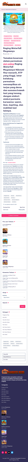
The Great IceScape (7, 283)
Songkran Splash (6, 281)
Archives (5, 295)
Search (5, 303)
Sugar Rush (5, 256)
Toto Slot (5, 359)
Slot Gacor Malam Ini (9, 42)
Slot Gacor (6, 40)
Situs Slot (16, 36)
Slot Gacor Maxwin (8, 45)
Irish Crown (15, 283)
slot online (8, 64)
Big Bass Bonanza (7, 245)
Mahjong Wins (15, 278)
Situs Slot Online (18, 38)
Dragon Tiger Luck (6, 278)
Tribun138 (5, 354)
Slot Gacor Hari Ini (15, 40)
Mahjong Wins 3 (12, 286)
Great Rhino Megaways (8, 266)
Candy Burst (5, 275)
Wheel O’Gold (12, 275)
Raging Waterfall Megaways (17, 281)
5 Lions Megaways (7, 224)
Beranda (3, 9)
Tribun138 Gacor (7, 356)
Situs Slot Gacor (8, 38)
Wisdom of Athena (7, 235)
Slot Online (17, 45)
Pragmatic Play (8, 36)
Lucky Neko (5, 286)
